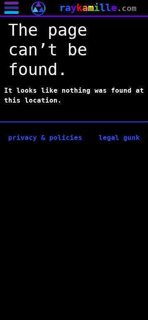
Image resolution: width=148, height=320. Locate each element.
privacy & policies (45, 138)
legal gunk (119, 138)
